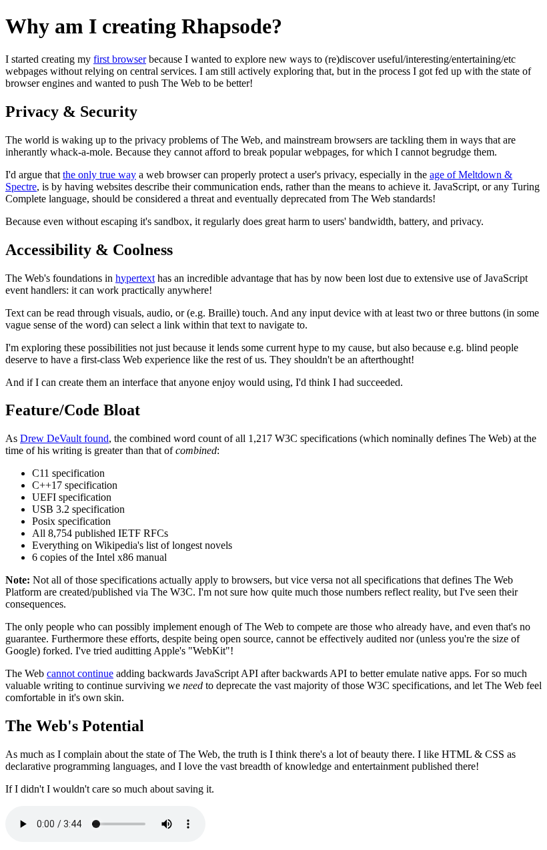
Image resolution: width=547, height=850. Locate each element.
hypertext (135, 278)
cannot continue (80, 673)
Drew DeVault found (64, 438)
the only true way (99, 174)
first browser (119, 59)
